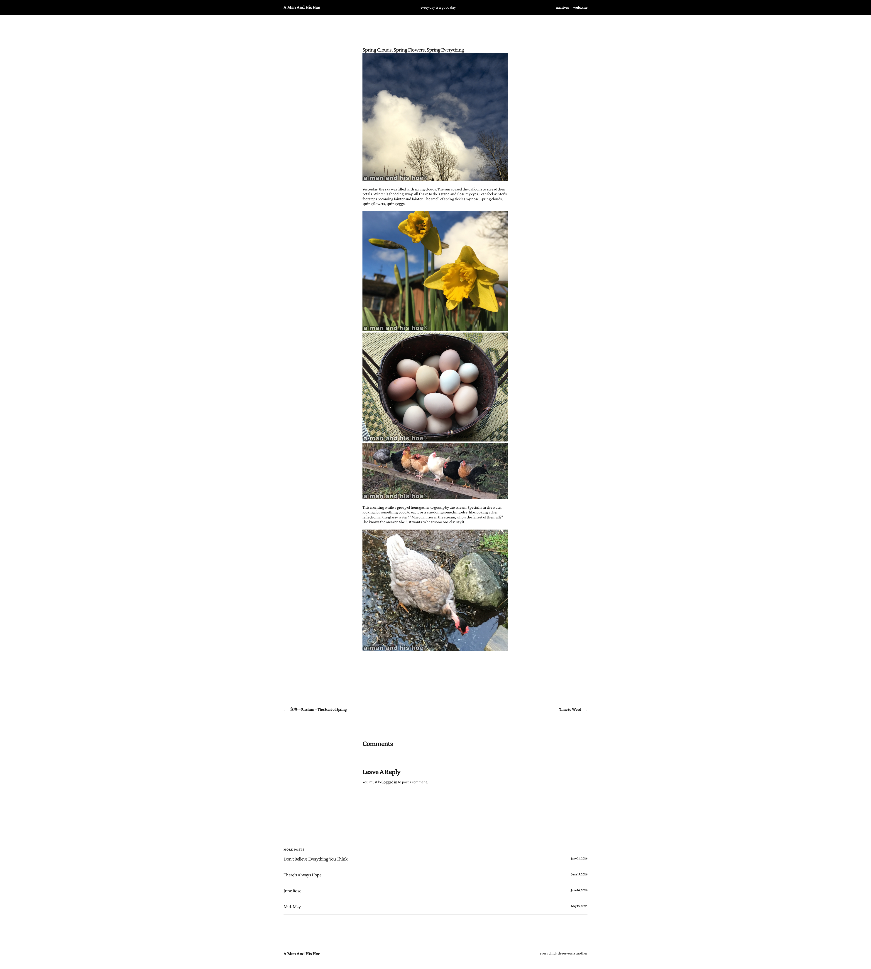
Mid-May (292, 906)
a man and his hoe (302, 7)
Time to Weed (570, 709)
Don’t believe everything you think (315, 859)
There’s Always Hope (302, 875)
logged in (389, 782)
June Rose (292, 890)
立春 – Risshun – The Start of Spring (318, 709)
